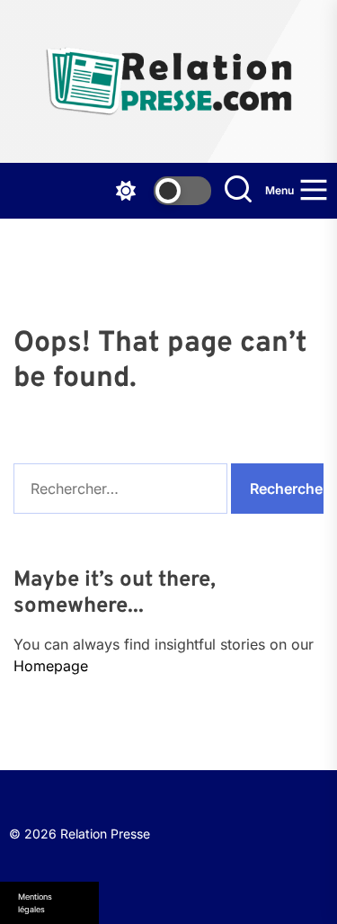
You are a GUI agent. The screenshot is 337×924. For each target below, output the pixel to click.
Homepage (50, 666)
